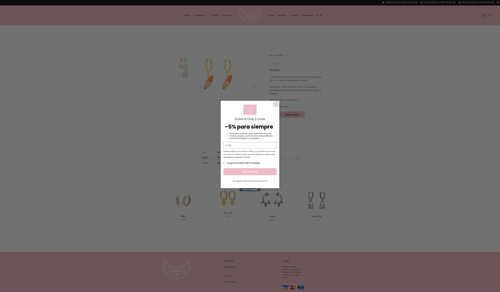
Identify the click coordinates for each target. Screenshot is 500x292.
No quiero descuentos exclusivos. (250, 180)
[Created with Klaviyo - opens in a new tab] (250, 189)
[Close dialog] (276, 104)
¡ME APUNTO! (250, 171)
